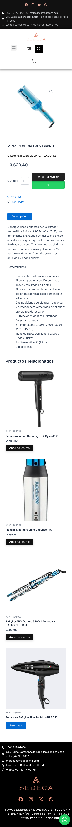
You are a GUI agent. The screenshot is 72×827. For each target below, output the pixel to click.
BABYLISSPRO (31, 155)
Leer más (16, 725)
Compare (18, 201)
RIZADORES (49, 155)
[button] (14, 48)
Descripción (20, 216)
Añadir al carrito (48, 176)
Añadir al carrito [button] (19, 448)
